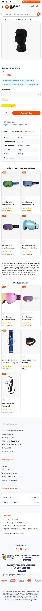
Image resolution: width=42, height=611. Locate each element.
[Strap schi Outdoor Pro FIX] (30, 341)
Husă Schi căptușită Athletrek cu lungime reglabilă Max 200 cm (10, 362)
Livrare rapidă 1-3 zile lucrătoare (13, 84)
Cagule (20, 125)
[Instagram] (6, 1)
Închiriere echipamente (9, 473)
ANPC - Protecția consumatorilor (12, 430)
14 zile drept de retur (32, 84)
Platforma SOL (6, 448)
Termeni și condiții (7, 451)
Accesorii (13, 125)
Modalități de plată (7, 437)
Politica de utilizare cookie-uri (11, 444)
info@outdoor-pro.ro (17, 533)
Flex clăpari (5, 469)
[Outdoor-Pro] (12, 7)
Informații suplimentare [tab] (12, 131)
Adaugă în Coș (26, 113)
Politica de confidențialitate (10, 441)
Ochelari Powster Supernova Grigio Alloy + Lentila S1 (29, 247)
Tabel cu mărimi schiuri (9, 480)
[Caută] (38, 14)
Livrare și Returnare (7, 434)
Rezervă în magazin (8, 106)
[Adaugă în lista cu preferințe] (2, 71)
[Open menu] (2, 7)
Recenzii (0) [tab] (30, 131)
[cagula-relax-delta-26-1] (21, 40)
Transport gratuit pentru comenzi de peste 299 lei (18, 80)
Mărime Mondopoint (8, 476)
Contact (4, 466)
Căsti (26, 125)
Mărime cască (6, 89)
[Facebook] (3, 1)
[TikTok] (10, 1)
